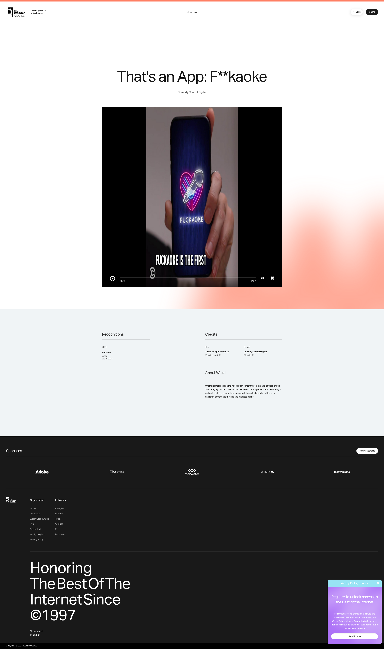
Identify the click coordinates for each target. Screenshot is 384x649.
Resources (35, 514)
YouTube (59, 524)
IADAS (33, 509)
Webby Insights (37, 534)
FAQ (32, 524)
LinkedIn (59, 514)
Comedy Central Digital (192, 92)
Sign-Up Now (354, 636)
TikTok (58, 519)
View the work (211, 355)
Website (247, 355)
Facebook (60, 534)
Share (372, 12)
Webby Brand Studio (39, 519)
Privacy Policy (36, 540)
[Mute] (262, 278)
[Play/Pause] (113, 279)
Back (358, 12)
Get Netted (35, 529)
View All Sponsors (367, 451)
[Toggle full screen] (272, 278)
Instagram (60, 509)
